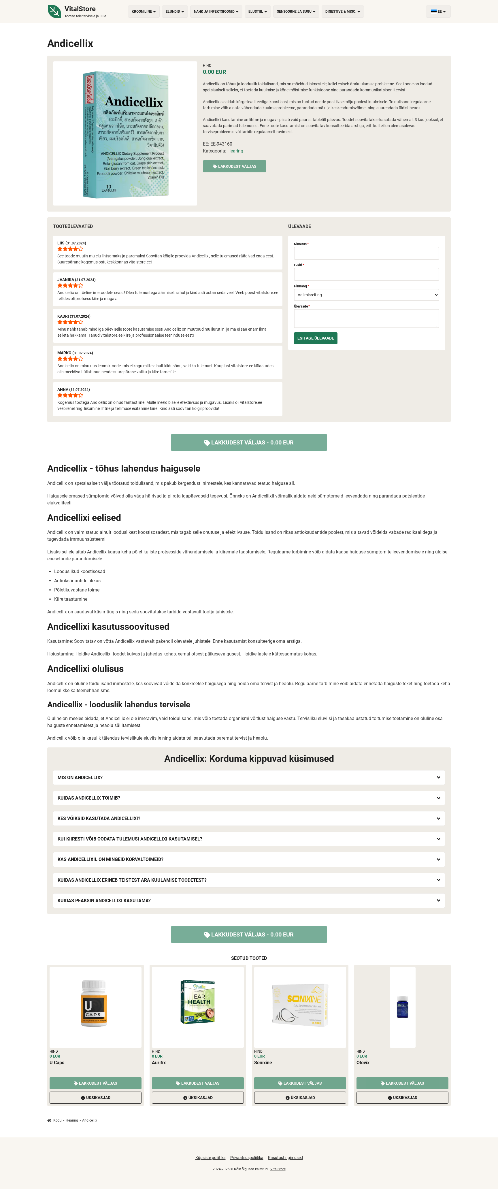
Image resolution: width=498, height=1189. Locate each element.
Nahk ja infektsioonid (214, 12)
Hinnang (301, 286)
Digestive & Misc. (340, 12)
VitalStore (278, 1169)
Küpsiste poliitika (210, 1157)
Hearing (235, 151)
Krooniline (142, 12)
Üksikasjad (98, 1097)
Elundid (173, 12)
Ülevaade (302, 306)
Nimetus (301, 244)
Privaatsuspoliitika (246, 1157)
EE (440, 12)
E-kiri (299, 265)
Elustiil (255, 12)
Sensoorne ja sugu (294, 12)
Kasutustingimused (285, 1157)
